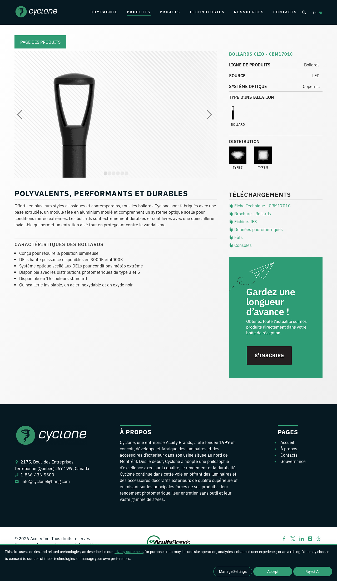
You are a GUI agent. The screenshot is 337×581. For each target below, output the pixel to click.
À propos (288, 448)
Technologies (207, 11)
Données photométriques (258, 229)
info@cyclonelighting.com (46, 481)
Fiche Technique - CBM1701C (262, 205)
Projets (170, 11)
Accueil (287, 442)
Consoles (242, 245)
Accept (273, 571)
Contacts (285, 11)
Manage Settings (233, 571)
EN (314, 12)
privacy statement (128, 552)
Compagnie (104, 11)
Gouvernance (293, 461)
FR (320, 12)
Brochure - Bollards (252, 213)
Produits (139, 11)
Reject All (312, 571)
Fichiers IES (245, 221)
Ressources (249, 11)
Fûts (238, 237)
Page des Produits (40, 42)
